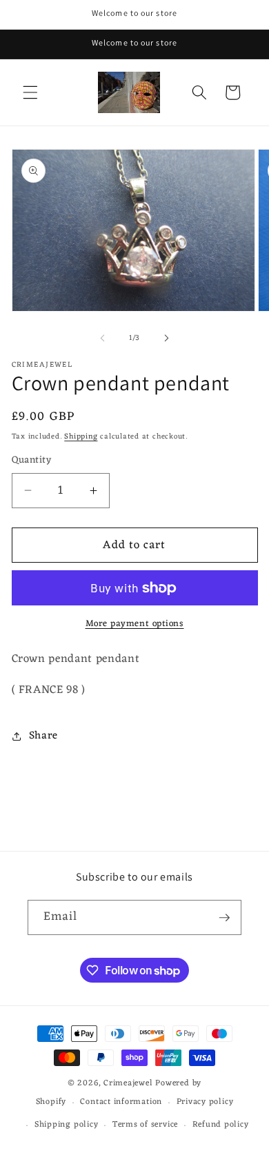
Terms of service (145, 1124)
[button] (30, 92)
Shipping (80, 436)
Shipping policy (66, 1124)
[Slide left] (103, 338)
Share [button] (43, 735)
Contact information (121, 1101)
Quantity (32, 461)
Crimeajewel (127, 1083)
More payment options (135, 623)
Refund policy (220, 1124)
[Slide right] (166, 338)
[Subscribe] (224, 918)
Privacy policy (205, 1101)
